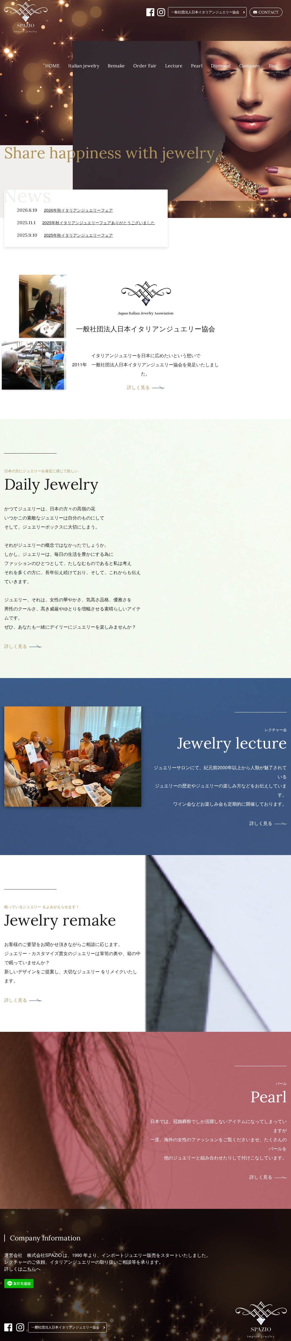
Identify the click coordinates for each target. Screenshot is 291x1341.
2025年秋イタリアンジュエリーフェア (78, 235)
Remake (116, 65)
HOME (52, 65)
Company (249, 65)
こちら (29, 1268)
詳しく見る (138, 387)
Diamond (221, 65)
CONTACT (269, 12)
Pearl (196, 65)
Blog (273, 65)
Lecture (173, 65)
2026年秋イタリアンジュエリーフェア (78, 210)
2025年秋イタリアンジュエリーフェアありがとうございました (98, 222)
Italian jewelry (83, 65)
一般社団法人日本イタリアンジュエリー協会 (205, 12)
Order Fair (145, 65)
